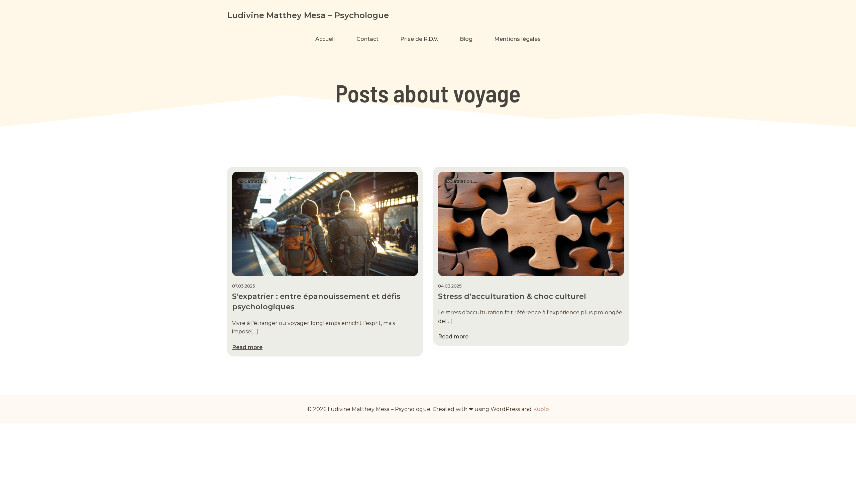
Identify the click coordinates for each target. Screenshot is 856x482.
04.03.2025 (449, 286)
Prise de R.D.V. (419, 39)
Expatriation (252, 181)
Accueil (325, 39)
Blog (466, 39)
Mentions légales (517, 39)
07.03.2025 (243, 286)
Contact (367, 39)
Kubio (541, 409)
